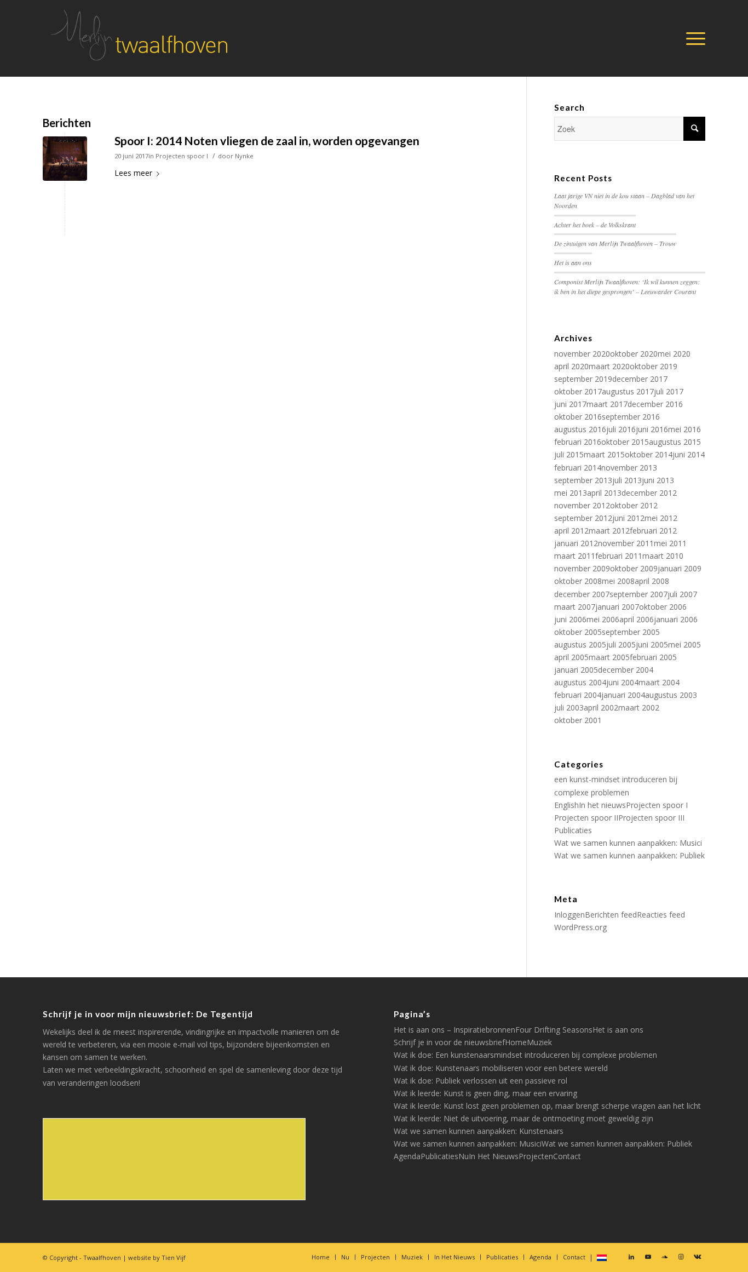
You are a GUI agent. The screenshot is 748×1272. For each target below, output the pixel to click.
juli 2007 (682, 594)
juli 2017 (668, 391)
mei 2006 (602, 619)
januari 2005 (576, 669)
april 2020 (571, 366)
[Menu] (692, 38)
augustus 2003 (671, 695)
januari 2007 (617, 606)
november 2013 (629, 467)
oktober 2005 (578, 632)
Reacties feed (661, 914)
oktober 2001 (578, 720)
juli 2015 (569, 454)
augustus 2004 (580, 682)
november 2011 (626, 543)
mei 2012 (661, 518)
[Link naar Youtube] (648, 1256)
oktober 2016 (578, 416)
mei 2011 (670, 543)
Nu (463, 1156)
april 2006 (636, 619)
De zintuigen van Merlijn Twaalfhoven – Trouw (615, 243)
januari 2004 (623, 695)
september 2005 (631, 632)
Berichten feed (611, 914)
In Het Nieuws (494, 1156)
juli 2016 (621, 429)
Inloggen (569, 914)
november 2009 (582, 568)
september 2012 (583, 518)
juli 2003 (569, 707)
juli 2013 (627, 480)
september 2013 (583, 480)
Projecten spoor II (586, 817)
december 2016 (655, 404)
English (566, 805)
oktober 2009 (634, 568)
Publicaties (573, 830)
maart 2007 (574, 606)
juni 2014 (688, 454)
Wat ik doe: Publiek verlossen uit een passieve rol (480, 1080)
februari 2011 (618, 556)
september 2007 (638, 594)
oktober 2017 (578, 391)
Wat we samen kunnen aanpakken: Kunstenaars (478, 1131)
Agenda (407, 1156)
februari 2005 (653, 657)
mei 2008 (618, 581)
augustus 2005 (580, 644)
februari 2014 (577, 467)
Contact (567, 1156)
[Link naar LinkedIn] (631, 1256)
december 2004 (625, 669)
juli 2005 (621, 644)
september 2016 (631, 416)
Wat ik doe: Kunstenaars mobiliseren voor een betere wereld (501, 1068)
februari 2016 (577, 442)
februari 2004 (577, 695)
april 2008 (652, 581)
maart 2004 (659, 682)
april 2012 (571, 530)
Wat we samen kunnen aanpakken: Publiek (629, 855)
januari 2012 (576, 543)
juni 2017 (570, 404)
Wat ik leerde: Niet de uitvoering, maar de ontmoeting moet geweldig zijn (523, 1118)
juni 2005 (652, 644)
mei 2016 (684, 429)
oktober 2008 (578, 581)
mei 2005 (684, 644)
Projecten (536, 1156)
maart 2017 (607, 404)
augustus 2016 (580, 429)
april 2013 (604, 493)
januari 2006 (676, 619)
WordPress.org (580, 927)
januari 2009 (679, 568)
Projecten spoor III (651, 817)
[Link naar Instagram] (680, 1256)
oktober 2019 (653, 366)
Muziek (539, 1042)
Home (516, 1042)
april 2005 (571, 657)
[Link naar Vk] (697, 1256)
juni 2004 (622, 682)
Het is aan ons (573, 262)
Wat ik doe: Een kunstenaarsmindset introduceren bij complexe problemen (525, 1055)
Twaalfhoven (102, 1257)
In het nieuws (602, 805)
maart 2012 (609, 530)
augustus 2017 (628, 391)
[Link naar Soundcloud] (664, 1256)
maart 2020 (609, 366)
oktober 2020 (634, 353)
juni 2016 (652, 429)
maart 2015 (604, 454)
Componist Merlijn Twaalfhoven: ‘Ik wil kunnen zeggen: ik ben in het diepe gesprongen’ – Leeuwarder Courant (627, 286)
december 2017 (640, 379)
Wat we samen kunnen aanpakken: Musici (628, 843)
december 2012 (649, 493)
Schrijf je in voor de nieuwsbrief (449, 1042)
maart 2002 (638, 707)
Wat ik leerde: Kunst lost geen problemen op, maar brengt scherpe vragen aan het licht (547, 1106)
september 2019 (583, 379)
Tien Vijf (174, 1257)
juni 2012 (628, 518)
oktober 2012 (634, 505)
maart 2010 (662, 556)
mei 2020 (674, 353)
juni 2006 (570, 619)
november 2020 (582, 353)
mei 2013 (570, 493)
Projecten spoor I (182, 156)
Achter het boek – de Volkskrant (595, 224)
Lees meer (133, 173)
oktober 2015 (625, 442)
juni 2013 (658, 480)
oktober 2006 (663, 606)
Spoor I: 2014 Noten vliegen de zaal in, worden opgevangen (266, 140)
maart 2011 (574, 556)
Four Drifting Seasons (553, 1029)
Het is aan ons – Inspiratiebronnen (454, 1029)
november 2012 (582, 505)
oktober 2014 (648, 454)
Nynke (244, 156)
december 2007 (581, 594)
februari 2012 (653, 530)
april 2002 (601, 707)
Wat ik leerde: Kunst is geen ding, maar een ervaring (485, 1093)
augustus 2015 (675, 442)
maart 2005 (609, 657)
